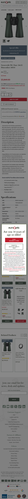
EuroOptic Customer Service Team (14, 269)
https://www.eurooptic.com (10, 252)
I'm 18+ (14, 240)
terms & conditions (8, 268)
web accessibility (21, 267)
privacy (16, 267)
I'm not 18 (14, 247)
